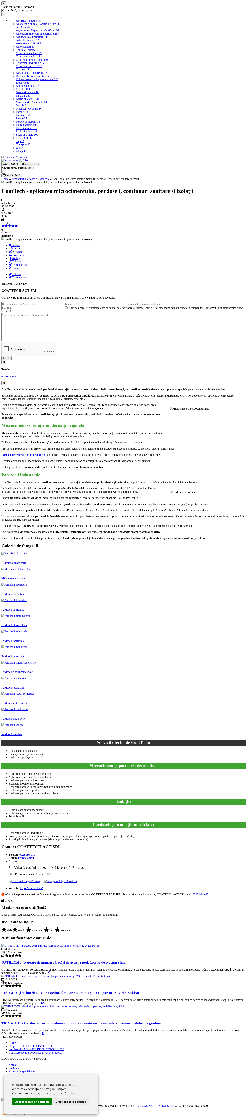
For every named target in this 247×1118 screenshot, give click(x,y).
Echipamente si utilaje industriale (37, 79)
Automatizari (25, 46)
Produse (15, 248)
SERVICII (24, 137)
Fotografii (18, 254)
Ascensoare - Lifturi (28, 43)
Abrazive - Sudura (28, 20)
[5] (57, 929)
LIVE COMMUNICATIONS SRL (155, 1105)
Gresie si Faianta (27, 92)
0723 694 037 (200, 894)
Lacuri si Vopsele (27, 98)
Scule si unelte (26, 131)
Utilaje (21, 151)
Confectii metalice (29, 53)
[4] (46, 929)
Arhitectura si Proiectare (31, 36)
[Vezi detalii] (48, 972)
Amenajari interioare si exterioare (37, 33)
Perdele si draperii (28, 121)
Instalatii (23, 95)
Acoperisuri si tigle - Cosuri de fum (38, 23)
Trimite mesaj (20, 264)
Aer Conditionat (27, 27)
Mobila (22, 105)
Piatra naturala (26, 124)
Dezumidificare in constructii (34, 76)
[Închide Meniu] (3, 3)
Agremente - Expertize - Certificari (37, 30)
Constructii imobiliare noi (32, 59)
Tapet (20, 141)
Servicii (17, 251)
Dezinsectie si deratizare (31, 72)
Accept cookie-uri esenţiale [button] (32, 1101)
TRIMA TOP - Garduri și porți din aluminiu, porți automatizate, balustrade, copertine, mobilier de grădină (81, 1023)
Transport (23, 144)
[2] (15, 929)
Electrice (22, 82)
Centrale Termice (27, 49)
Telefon (16, 261)
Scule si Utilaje (27, 134)
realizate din (23, 454)
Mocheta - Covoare (29, 108)
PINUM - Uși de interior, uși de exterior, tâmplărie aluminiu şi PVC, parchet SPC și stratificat (70, 993)
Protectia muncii (26, 128)
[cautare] (3, 14)
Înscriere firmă (31, 164)
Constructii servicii (29, 66)
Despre (15, 245)
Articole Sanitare (27, 40)
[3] (28, 929)
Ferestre (23, 89)
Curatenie (23, 69)
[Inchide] (3, 362)
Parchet (22, 111)
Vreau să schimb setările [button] (71, 1101)
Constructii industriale (31, 62)
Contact (15, 268)
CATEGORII (11, 164)
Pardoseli (23, 115)
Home (4, 178)
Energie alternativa (28, 85)
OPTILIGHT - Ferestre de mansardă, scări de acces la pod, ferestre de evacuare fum (63, 962)
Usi (20, 147)
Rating (16, 258)
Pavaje (21, 118)
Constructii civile (28, 56)
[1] (4, 929)
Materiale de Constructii (32, 102)
